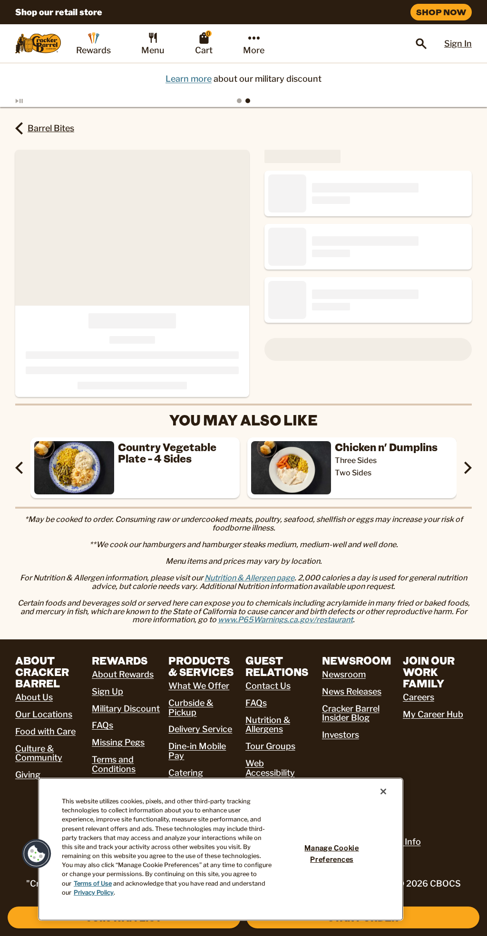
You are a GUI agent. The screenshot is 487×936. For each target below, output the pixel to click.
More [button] (253, 50)
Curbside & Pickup (190, 707)
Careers (418, 697)
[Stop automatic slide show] (30, 100)
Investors (340, 735)
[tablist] (243, 100)
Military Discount (126, 709)
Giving (27, 775)
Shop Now (441, 12)
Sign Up (107, 691)
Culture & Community (38, 753)
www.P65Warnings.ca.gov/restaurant (285, 619)
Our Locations (43, 714)
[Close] (383, 791)
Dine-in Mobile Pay (197, 751)
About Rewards (123, 674)
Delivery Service (200, 729)
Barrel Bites (51, 128)
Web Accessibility (270, 768)
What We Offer (198, 686)
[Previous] (19, 468)
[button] (36, 854)
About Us (34, 697)
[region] (220, 849)
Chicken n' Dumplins (386, 447)
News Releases (351, 691)
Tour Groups (270, 746)
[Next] (468, 468)
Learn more (189, 79)
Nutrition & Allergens (267, 724)
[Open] (421, 43)
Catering (185, 773)
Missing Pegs (118, 742)
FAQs (102, 725)
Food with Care (45, 731)
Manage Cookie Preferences (331, 853)
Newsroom (344, 674)
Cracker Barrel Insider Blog (351, 713)
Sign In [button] (458, 43)
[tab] (239, 100)
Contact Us (268, 686)
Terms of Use (93, 883)
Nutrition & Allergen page (249, 577)
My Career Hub (433, 714)
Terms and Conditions (114, 764)
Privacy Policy (94, 892)
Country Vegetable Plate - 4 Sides (167, 452)
